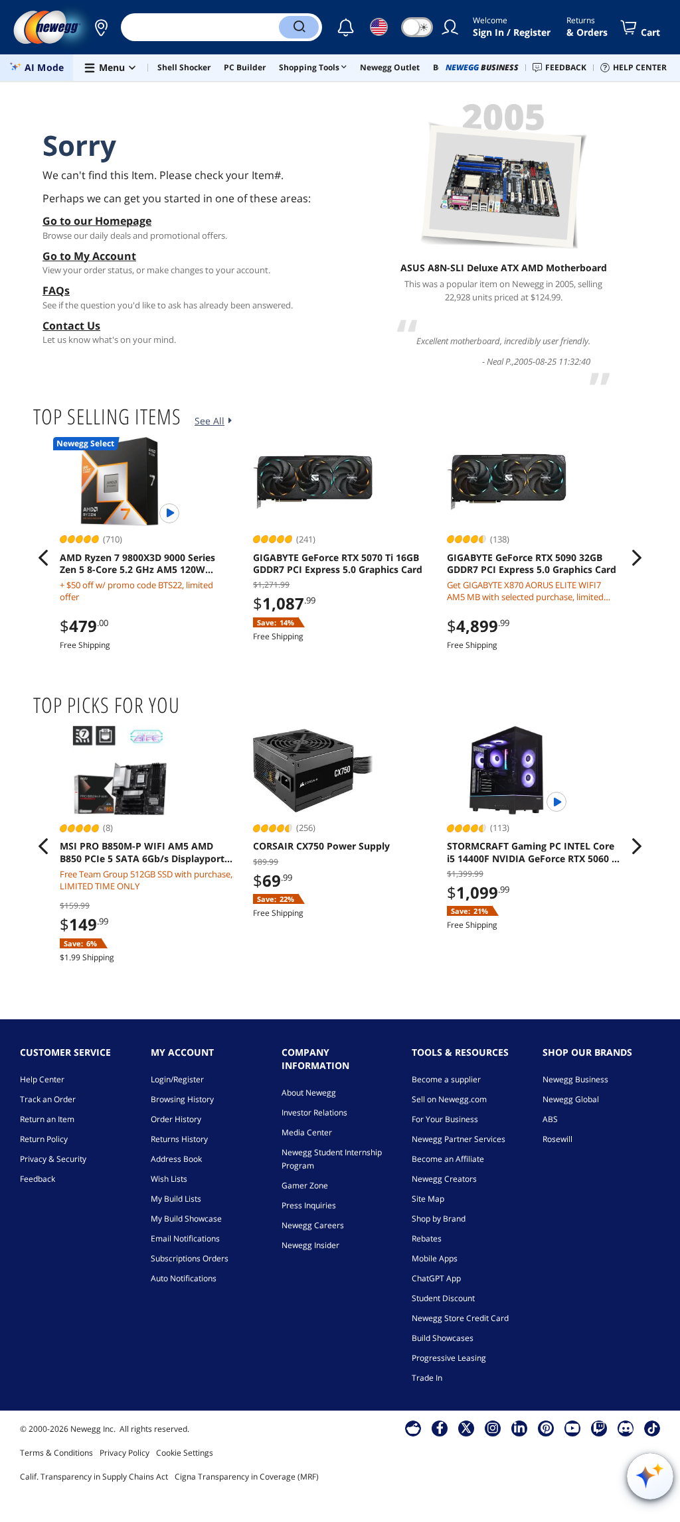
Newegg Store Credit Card (460, 1318)
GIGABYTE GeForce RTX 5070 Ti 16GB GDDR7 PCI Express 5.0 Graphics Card (337, 564)
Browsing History (182, 1099)
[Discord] (626, 1428)
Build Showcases (442, 1338)
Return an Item (47, 1119)
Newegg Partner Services (458, 1139)
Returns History (179, 1139)
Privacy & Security (53, 1159)
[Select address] (101, 27)
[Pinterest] (546, 1428)
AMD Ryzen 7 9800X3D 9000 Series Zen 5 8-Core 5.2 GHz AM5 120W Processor (137, 564)
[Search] (299, 27)
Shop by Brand (439, 1218)
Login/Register (177, 1079)
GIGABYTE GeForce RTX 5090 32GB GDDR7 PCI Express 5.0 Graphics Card (531, 564)
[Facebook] (440, 1428)
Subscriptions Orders (189, 1258)
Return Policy (44, 1139)
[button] (101, 27)
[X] (466, 1428)
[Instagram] (492, 1428)
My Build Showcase (186, 1218)
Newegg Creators (444, 1178)
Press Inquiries (309, 1205)
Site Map (428, 1198)
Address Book (176, 1159)
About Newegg (309, 1092)
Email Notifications (185, 1238)
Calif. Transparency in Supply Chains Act (94, 1476)
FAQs (56, 290)
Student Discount (443, 1298)
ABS (550, 1119)
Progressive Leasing (449, 1357)
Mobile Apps (435, 1258)
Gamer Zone (305, 1185)
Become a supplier (446, 1079)
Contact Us (71, 325)
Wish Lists (169, 1178)
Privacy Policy (124, 1452)
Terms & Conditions (56, 1452)
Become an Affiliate (448, 1159)
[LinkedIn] (519, 1428)
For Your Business (445, 1119)
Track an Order (48, 1099)
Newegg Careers (313, 1225)
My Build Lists (176, 1198)
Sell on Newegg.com (449, 1099)
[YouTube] (572, 1428)
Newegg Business (575, 1079)
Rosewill (557, 1139)
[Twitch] (599, 1428)
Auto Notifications (183, 1278)
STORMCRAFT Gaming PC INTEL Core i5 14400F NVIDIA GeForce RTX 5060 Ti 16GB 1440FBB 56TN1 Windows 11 (533, 852)
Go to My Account (89, 256)
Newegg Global (571, 1099)
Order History (176, 1119)
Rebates (427, 1238)
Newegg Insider (310, 1245)
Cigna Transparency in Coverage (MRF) (247, 1476)
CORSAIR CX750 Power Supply (321, 846)
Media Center (307, 1132)
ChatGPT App (436, 1278)
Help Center (42, 1079)
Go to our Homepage (96, 221)
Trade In (427, 1377)
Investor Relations (314, 1112)
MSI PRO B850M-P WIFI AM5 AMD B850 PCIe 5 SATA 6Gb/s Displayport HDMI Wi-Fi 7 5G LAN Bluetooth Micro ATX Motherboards (146, 852)
